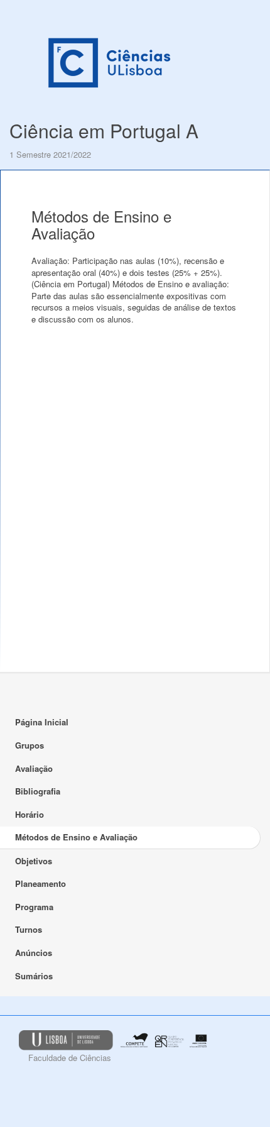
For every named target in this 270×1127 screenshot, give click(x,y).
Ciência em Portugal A (103, 130)
